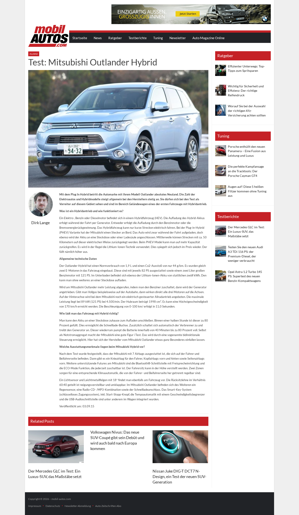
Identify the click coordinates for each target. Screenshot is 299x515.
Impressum (34, 506)
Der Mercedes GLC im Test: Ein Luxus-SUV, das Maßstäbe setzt (246, 231)
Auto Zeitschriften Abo (108, 506)
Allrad (34, 54)
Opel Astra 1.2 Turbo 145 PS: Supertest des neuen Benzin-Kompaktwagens (245, 276)
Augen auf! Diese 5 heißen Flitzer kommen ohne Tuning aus (247, 191)
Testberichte (137, 38)
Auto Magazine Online (208, 38)
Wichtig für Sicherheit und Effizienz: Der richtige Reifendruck (246, 90)
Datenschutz (53, 506)
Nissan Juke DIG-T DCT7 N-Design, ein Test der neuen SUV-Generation (179, 476)
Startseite (79, 38)
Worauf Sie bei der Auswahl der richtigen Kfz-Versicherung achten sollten (247, 110)
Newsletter (177, 38)
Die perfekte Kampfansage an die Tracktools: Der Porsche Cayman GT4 (246, 171)
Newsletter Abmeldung (78, 506)
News (98, 38)
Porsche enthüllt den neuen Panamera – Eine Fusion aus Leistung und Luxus (247, 151)
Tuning (158, 38)
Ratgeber (115, 38)
